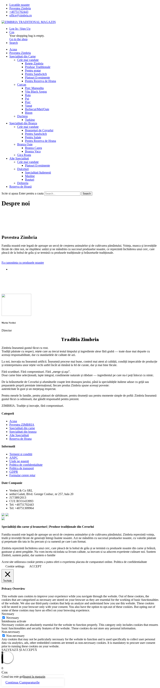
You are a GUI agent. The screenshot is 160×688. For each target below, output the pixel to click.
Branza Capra (33, 148)
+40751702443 (18, 11)
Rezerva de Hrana (20, 438)
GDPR (13, 471)
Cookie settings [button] (14, 566)
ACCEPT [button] (35, 566)
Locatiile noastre (19, 4)
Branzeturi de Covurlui (39, 130)
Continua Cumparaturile (22, 682)
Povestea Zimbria (20, 8)
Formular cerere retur (22, 475)
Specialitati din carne (22, 428)
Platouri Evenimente (37, 77)
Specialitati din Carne (22, 56)
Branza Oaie (25, 144)
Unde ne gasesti (19, 461)
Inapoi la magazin (34, 676)
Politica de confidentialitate (26, 464)
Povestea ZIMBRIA (21, 424)
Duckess (22, 116)
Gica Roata (24, 155)
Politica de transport (21, 468)
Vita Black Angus (36, 91)
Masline (30, 176)
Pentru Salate (33, 137)
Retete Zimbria (34, 63)
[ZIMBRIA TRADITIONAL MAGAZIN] (29, 22)
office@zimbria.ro (20, 15)
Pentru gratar (33, 70)
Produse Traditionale (37, 67)
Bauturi (29, 179)
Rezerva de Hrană (20, 186)
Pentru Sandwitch (36, 74)
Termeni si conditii (20, 454)
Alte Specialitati (19, 158)
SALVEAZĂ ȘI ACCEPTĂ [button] (19, 649)
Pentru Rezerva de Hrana (40, 81)
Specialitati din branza (22, 431)
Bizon (28, 112)
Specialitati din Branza (23, 123)
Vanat (28, 105)
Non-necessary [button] (11, 631)
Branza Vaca (33, 151)
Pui (27, 98)
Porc (28, 102)
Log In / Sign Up (19, 28)
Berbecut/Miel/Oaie (37, 109)
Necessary (12, 617)
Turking (30, 119)
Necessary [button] (8, 613)
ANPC (13, 457)
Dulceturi (23, 169)
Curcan (21, 84)
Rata (28, 95)
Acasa (13, 49)
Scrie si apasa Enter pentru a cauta (23, 193)
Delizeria (22, 183)
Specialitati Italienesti (38, 172)
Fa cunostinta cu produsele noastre (23, 262)
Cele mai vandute (28, 60)
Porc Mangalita (34, 88)
